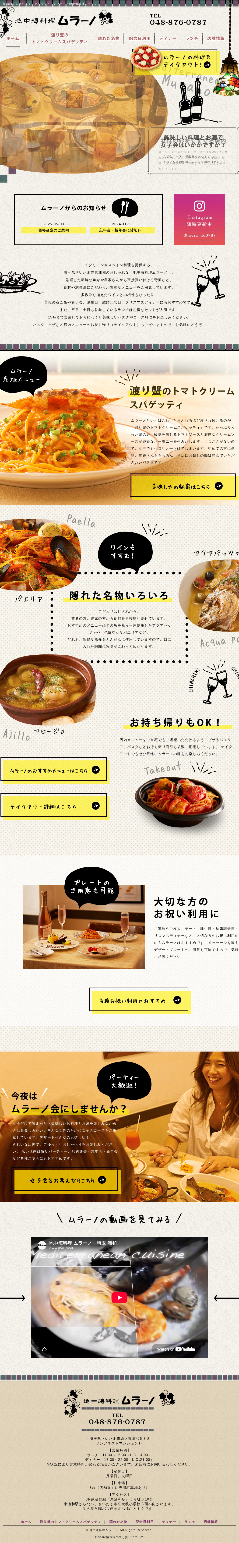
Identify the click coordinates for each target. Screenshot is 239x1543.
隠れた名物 (118, 1522)
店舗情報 (211, 1522)
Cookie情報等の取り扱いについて (119, 1537)
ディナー (169, 1522)
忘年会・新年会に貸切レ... (122, 230)
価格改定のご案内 (53, 230)
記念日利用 (145, 1522)
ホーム (26, 1522)
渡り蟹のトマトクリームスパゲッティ (71, 1522)
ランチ (190, 1522)
